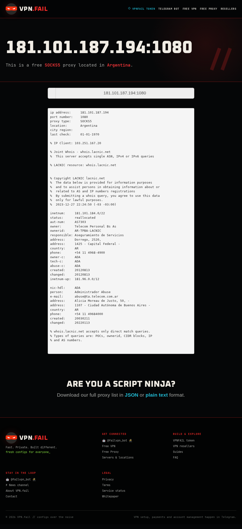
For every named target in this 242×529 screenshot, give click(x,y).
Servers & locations (118, 457)
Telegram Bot (168, 8)
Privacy (108, 479)
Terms (106, 485)
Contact (11, 496)
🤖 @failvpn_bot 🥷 (117, 440)
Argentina (118, 65)
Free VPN (190, 8)
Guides (178, 452)
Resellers (228, 8)
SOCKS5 (52, 65)
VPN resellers (183, 446)
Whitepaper (110, 496)
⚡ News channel (17, 485)
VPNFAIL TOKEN (141, 9)
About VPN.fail (17, 491)
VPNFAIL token (183, 440)
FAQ (175, 457)
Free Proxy (208, 8)
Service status (113, 491)
